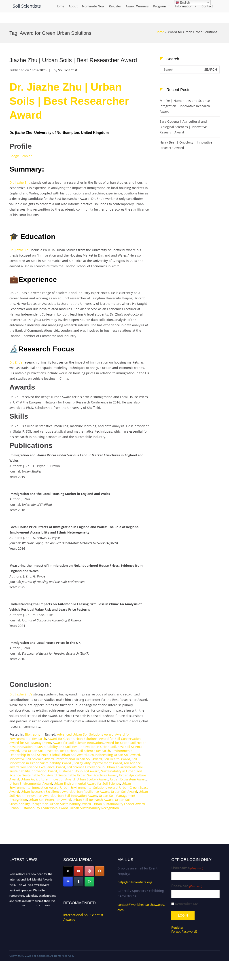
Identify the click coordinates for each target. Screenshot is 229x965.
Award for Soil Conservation (120, 738)
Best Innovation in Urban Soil (94, 747)
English (184, 2)
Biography (32, 734)
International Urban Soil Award (78, 759)
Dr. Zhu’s (16, 362)
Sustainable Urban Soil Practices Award (87, 775)
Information (184, 6)
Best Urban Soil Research (39, 751)
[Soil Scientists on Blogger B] (99, 871)
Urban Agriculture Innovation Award (48, 779)
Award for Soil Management (30, 743)
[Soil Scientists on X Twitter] (68, 871)
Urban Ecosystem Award (128, 779)
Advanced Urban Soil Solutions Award (85, 734)
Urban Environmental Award (30, 783)
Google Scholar (20, 156)
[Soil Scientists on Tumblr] (78, 882)
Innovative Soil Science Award (31, 759)
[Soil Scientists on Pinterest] (89, 871)
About (73, 6)
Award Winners (137, 6)
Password (186, 886)
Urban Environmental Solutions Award (89, 787)
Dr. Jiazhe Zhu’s (20, 694)
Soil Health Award (117, 759)
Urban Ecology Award (92, 779)
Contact (207, 6)
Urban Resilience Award (91, 791)
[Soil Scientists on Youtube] (78, 871)
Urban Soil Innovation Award (75, 795)
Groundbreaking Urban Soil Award (114, 755)
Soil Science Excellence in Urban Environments (102, 767)
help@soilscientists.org (134, 882)
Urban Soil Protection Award (50, 799)
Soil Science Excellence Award (42, 767)
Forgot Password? (184, 931)
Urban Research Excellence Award (46, 791)
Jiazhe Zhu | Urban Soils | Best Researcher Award (73, 60)
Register (115, 6)
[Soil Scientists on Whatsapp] (89, 882)
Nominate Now (93, 6)
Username (187, 868)
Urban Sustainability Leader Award (119, 804)
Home (59, 6)
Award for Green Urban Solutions (73, 738)
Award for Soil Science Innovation (78, 743)
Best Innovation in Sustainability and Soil (40, 747)
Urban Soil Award (124, 791)
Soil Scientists (27, 6)
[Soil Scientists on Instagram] (68, 882)
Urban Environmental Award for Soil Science (87, 783)
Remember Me (186, 904)
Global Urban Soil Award (68, 755)
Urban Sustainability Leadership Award (38, 808)
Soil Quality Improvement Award (98, 763)
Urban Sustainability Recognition (94, 808)
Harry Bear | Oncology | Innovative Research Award (186, 145)
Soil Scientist (67, 70)
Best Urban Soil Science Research (85, 751)
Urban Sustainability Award (70, 804)
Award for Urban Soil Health (125, 743)
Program (159, 6)
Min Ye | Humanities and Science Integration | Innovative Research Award (185, 105)
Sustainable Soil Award (39, 775)
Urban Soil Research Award (92, 799)
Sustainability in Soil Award (79, 771)
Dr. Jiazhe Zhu (19, 182)
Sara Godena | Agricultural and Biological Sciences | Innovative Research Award (183, 126)
